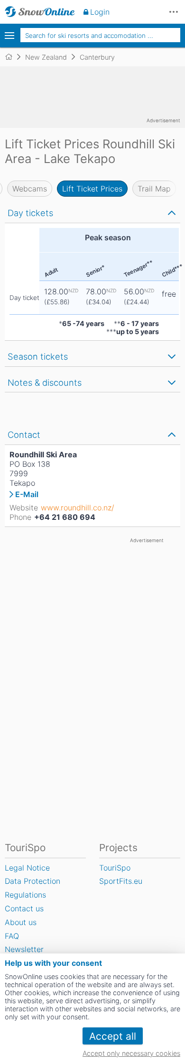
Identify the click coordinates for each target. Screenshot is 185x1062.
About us (21, 922)
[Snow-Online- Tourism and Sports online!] (12, 57)
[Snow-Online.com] (40, 12)
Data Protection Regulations (32, 887)
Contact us (24, 908)
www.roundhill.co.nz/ (77, 507)
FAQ (12, 936)
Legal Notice (27, 867)
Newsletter (24, 949)
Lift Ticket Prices (92, 188)
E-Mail (26, 494)
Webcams (29, 188)
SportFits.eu (120, 881)
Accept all (112, 1036)
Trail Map (154, 188)
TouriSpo (114, 867)
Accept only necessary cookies (131, 1053)
